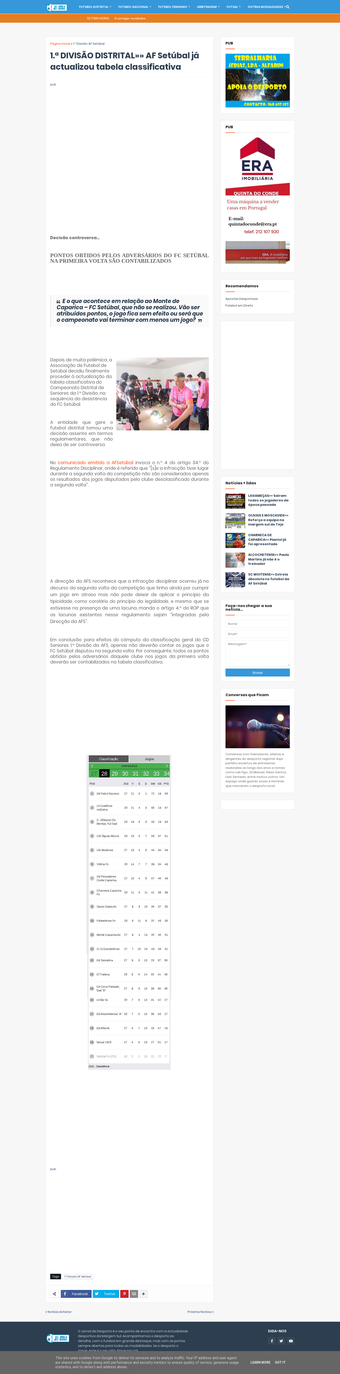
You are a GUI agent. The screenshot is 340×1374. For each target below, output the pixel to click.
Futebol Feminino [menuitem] (172, 7)
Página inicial (60, 43)
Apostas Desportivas (242, 299)
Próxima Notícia (199, 1312)
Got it (280, 1362)
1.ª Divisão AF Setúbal (89, 43)
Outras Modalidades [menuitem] (265, 7)
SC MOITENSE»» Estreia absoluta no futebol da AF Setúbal (268, 579)
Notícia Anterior (60, 1312)
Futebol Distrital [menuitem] (93, 7)
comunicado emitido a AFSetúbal (95, 463)
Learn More (260, 1362)
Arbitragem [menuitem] (207, 7)
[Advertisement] (129, 119)
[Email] (134, 1294)
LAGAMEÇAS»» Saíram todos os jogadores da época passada (268, 500)
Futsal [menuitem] (232, 7)
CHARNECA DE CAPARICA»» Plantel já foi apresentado (267, 539)
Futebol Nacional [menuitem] (133, 7)
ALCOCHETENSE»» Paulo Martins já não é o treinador (268, 559)
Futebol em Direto (239, 305)
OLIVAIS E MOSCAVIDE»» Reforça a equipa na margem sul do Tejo (268, 520)
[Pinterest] (124, 1294)
